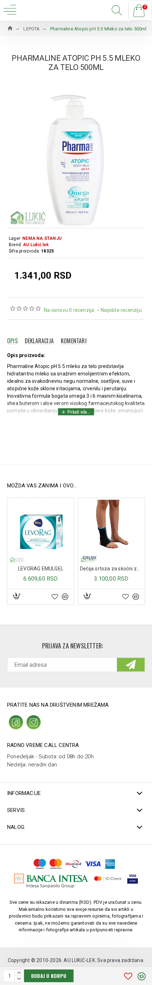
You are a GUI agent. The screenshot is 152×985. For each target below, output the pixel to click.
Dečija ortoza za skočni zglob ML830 (111, 568)
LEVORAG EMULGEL (40, 568)
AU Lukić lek (36, 244)
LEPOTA (31, 28)
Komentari (74, 340)
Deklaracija (39, 340)
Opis (12, 340)
